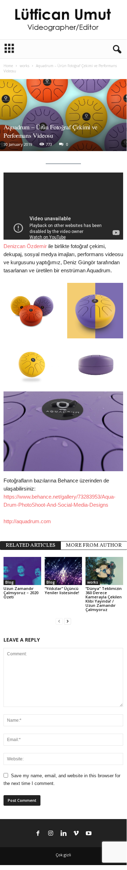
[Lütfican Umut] (63, 19)
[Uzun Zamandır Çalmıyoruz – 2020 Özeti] (22, 571)
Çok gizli (63, 854)
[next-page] (67, 621)
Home (8, 65)
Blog (9, 582)
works (24, 65)
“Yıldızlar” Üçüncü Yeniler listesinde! (62, 590)
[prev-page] (59, 621)
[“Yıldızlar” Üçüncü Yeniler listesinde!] (63, 571)
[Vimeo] (76, 834)
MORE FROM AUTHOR (94, 545)
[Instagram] (50, 834)
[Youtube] (88, 834)
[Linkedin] (63, 834)
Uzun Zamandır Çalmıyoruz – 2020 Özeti (21, 592)
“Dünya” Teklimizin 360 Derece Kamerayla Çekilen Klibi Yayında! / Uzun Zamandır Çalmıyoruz (103, 599)
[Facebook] (38, 834)
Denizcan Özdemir (25, 246)
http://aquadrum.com (27, 521)
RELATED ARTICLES (30, 545)
